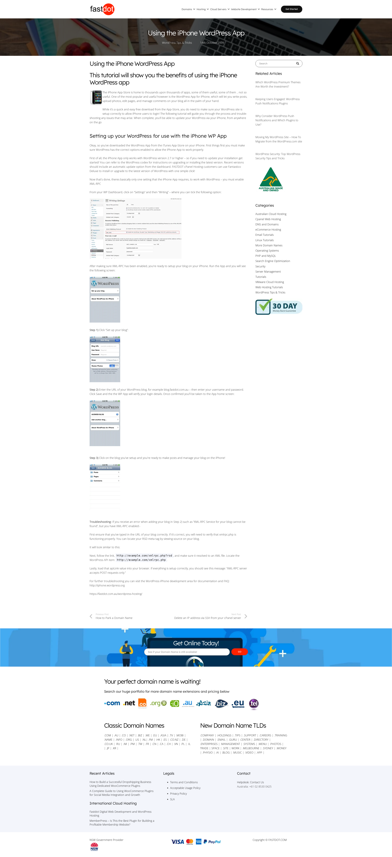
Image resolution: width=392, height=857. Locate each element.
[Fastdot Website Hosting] (102, 9)
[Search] (298, 63)
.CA (161, 744)
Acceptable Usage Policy (185, 788)
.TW (140, 744)
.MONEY (281, 748)
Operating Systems (267, 250)
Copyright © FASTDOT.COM (270, 840)
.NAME (108, 739)
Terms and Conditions (184, 782)
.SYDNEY (267, 748)
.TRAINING (280, 735)
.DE (183, 739)
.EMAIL (221, 739)
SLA (172, 799)
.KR (114, 748)
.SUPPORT (249, 735)
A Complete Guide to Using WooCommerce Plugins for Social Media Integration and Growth (121, 793)
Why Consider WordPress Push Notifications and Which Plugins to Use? (276, 120)
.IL (188, 744)
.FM (150, 739)
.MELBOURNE (250, 748)
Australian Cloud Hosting (270, 214)
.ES (165, 739)
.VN (176, 744)
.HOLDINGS (224, 735)
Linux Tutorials (264, 240)
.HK (158, 739)
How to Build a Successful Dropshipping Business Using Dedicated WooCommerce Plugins (120, 784)
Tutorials (260, 277)
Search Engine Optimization (272, 261)
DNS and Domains (267, 224)
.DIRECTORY (260, 739)
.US (137, 739)
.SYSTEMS (249, 744)
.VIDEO (249, 752)
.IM (125, 744)
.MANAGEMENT (230, 744)
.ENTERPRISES (209, 744)
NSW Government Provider (106, 840)
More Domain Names (268, 245)
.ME (147, 735)
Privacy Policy (178, 793)
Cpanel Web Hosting (268, 219)
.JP (107, 748)
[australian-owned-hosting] (278, 180)
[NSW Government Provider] (122, 846)
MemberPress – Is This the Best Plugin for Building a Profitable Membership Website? (122, 822)
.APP (259, 752)
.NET (131, 735)
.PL (183, 744)
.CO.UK (108, 744)
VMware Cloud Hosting (269, 282)
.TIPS (237, 735)
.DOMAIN (208, 739)
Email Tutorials (264, 235)
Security (260, 266)
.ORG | (130, 739)
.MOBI (180, 735)
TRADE (204, 748)
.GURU (233, 739)
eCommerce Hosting (268, 229)
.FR (147, 744)
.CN (154, 744)
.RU (118, 744)
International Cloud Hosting (113, 803)
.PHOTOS (276, 744)
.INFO (118, 739)
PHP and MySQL (265, 256)
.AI (217, 752)
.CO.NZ (174, 739)
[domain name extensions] (196, 704)
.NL (144, 739)
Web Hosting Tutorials (269, 287)
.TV (171, 735)
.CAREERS (265, 735)
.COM (107, 735)
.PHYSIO (207, 752)
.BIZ (140, 735)
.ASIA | (164, 735)
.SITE (225, 748)
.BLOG (226, 752)
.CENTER (245, 739)
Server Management (268, 271)
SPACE (215, 748)
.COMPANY (207, 735)
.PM (132, 744)
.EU (155, 735)
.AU (116, 735)
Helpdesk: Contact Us (250, 782)
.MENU (262, 744)
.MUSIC (237, 752)
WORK (235, 748)
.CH (168, 744)
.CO (123, 735)
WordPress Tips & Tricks (177, 42)
